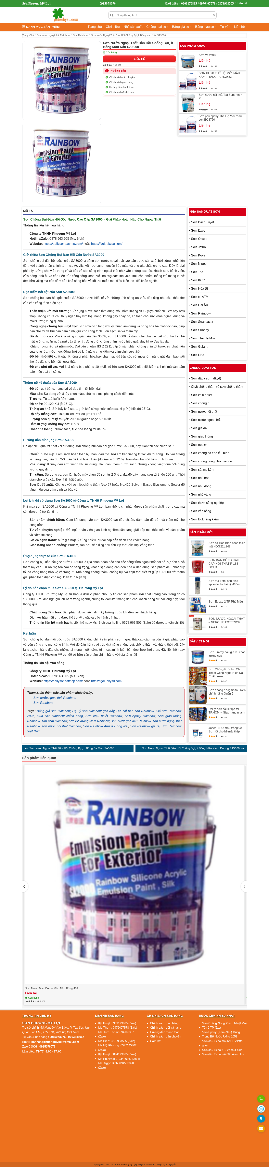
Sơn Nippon (199, 263)
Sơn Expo (198, 230)
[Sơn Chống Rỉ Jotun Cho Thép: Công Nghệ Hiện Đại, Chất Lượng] (198, 676)
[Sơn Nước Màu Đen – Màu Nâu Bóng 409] (134, 874)
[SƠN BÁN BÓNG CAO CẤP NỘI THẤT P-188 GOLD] (198, 567)
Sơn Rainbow (43, 702)
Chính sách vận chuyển (122, 77)
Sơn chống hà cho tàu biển (210, 453)
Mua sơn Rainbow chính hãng (60, 716)
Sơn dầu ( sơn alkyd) (206, 378)
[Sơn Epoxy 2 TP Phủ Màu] (198, 605)
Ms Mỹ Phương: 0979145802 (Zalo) (117, 1048)
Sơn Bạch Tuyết (202, 222)
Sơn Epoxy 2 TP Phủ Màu (226, 601)
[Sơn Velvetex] (188, 61)
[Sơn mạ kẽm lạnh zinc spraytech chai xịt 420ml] (198, 586)
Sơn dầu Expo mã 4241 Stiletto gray (222, 1043)
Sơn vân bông (201, 511)
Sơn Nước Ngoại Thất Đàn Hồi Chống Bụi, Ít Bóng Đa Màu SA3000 (71, 748)
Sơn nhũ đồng (201, 486)
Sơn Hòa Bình (201, 288)
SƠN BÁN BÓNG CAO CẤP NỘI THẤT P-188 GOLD (224, 563)
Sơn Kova (198, 255)
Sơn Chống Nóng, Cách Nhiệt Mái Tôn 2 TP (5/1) (224, 1025)
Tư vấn (225, 26)
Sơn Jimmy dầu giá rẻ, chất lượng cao (227, 653)
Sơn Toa (197, 272)
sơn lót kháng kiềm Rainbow (89, 721)
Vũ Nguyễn (171, 1164)
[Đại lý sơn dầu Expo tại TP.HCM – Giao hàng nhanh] (198, 714)
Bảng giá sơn (181, 26)
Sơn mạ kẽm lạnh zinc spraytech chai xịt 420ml (224, 582)
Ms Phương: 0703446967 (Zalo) (119, 1058)
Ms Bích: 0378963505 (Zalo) (116, 1041)
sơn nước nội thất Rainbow (61, 726)
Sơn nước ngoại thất (206, 420)
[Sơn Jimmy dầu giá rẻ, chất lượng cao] (198, 657)
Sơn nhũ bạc (200, 478)
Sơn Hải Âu (199, 305)
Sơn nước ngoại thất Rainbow (54, 697)
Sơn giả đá (199, 428)
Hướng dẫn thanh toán (121, 87)
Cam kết (155, 1041)
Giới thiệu (171, 3)
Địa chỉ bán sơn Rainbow (135, 711)
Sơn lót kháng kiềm (205, 519)
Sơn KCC (198, 280)
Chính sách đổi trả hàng (122, 92)
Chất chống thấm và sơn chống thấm (217, 386)
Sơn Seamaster (202, 321)
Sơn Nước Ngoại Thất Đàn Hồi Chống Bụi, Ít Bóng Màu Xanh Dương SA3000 (191, 748)
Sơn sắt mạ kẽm (202, 469)
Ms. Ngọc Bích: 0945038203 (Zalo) (116, 1065)
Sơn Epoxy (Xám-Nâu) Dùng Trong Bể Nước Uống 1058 (221, 1034)
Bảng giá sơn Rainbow (53, 711)
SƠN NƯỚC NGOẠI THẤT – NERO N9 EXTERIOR (227, 620)
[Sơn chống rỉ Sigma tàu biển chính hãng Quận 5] (198, 695)
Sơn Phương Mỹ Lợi (126, 1164)
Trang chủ (95, 26)
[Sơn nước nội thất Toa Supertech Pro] (188, 103)
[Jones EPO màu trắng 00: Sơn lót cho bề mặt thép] (198, 733)
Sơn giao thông (202, 436)
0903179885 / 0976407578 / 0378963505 (207, 3)
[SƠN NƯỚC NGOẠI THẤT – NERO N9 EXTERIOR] (198, 624)
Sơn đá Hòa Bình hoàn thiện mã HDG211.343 (227, 544)
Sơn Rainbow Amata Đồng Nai (105, 726)
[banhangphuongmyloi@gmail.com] (261, 1128)
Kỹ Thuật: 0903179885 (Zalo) (117, 1023)
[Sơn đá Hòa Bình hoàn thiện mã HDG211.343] (198, 548)
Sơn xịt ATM (199, 297)
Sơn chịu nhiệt (201, 395)
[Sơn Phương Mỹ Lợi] (65, 15)
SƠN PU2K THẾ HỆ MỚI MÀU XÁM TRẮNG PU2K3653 (219, 74)
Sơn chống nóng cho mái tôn (211, 461)
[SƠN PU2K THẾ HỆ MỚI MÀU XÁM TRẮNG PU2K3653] (188, 81)
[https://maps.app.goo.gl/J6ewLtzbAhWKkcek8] (261, 1119)
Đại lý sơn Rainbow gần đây (93, 711)
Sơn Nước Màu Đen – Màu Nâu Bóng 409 (51, 988)
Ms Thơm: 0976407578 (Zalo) (117, 1027)
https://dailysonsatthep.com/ (63, 243)
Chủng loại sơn (157, 26)
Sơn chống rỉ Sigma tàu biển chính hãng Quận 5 (227, 691)
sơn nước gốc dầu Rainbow (131, 721)
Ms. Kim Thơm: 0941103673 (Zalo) (116, 1034)
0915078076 (108, 3)
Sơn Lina (197, 355)
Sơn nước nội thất (204, 411)
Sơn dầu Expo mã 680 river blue (223, 1054)
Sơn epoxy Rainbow (140, 716)
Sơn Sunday (200, 330)
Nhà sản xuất (133, 26)
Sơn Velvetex (207, 54)
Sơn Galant (199, 346)
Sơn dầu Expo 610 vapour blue (222, 1050)
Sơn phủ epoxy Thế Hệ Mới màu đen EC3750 (220, 117)
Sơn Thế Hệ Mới (203, 338)
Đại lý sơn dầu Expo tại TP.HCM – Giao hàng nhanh (227, 710)
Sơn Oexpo (199, 238)
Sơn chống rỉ (200, 403)
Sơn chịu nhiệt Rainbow (103, 716)
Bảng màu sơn (205, 26)
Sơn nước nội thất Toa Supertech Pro (220, 96)
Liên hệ (242, 3)
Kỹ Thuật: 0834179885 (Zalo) (117, 1054)
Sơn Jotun (198, 247)
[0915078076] (261, 1099)
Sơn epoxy (199, 444)
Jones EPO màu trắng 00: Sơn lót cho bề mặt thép (225, 729)
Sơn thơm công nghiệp (207, 502)
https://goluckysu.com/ (106, 243)
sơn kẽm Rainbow (54, 721)
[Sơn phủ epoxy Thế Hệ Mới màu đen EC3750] (188, 124)
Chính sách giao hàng (121, 82)
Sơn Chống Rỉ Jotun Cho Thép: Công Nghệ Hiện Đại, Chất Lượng (226, 673)
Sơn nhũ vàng (201, 494)
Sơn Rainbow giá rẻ (145, 726)
